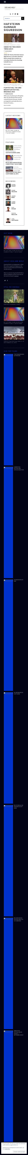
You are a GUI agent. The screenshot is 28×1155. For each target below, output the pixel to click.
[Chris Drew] (8, 203)
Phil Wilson (17, 149)
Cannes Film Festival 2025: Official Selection (19, 468)
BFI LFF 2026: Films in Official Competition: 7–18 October (13, 132)
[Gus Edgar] (8, 209)
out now (16, 167)
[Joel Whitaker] (8, 220)
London (16, 159)
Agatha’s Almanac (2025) (13, 152)
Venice (20, 168)
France (10, 43)
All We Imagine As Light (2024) (18, 693)
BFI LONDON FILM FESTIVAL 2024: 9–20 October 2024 (18, 919)
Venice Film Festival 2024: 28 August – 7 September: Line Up (18, 1033)
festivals (7, 85)
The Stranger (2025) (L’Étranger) (19, 355)
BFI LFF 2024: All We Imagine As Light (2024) (18, 807)
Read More (7, 64)
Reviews (10, 161)
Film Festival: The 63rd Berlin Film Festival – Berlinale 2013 (12, 90)
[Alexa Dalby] (8, 186)
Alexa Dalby (8, 51)
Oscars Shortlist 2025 (18, 580)
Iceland (6, 44)
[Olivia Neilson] (8, 214)
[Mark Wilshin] (8, 191)
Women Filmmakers (11, 151)
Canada (19, 145)
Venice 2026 (17, 170)
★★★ (5, 43)
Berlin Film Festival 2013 (12, 84)
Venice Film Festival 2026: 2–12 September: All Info (14, 173)
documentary (17, 147)
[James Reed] (8, 197)
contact (16, 276)
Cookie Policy (7, 1149)
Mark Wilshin (9, 93)
